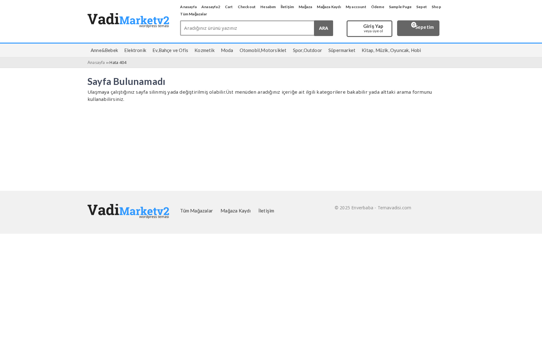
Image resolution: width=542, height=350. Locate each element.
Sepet (421, 6)
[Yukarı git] (529, 339)
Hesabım (268, 6)
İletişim (287, 6)
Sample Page (400, 6)
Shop (436, 6)
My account (356, 6)
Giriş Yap (373, 28)
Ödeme (377, 6)
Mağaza (305, 6)
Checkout (247, 6)
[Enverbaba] (128, 26)
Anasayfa (188, 6)
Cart (229, 6)
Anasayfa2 (210, 6)
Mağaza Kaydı (329, 6)
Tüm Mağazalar (193, 14)
